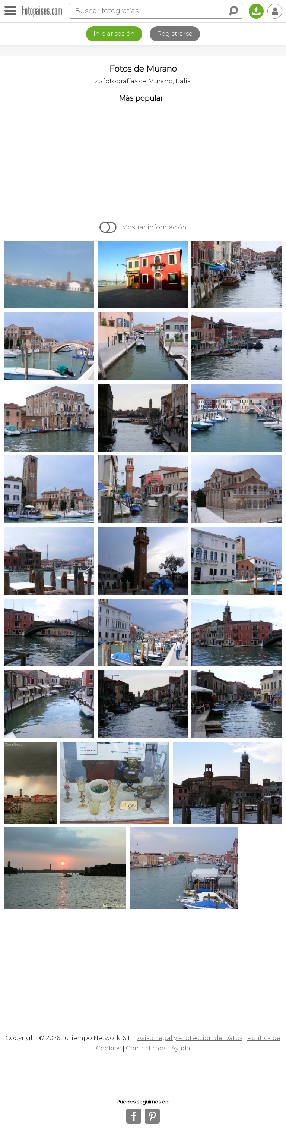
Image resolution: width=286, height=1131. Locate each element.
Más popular (141, 98)
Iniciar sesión (114, 33)
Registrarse (175, 33)
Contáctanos (146, 1048)
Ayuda (180, 1048)
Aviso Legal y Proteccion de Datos (189, 1038)
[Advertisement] (143, 162)
